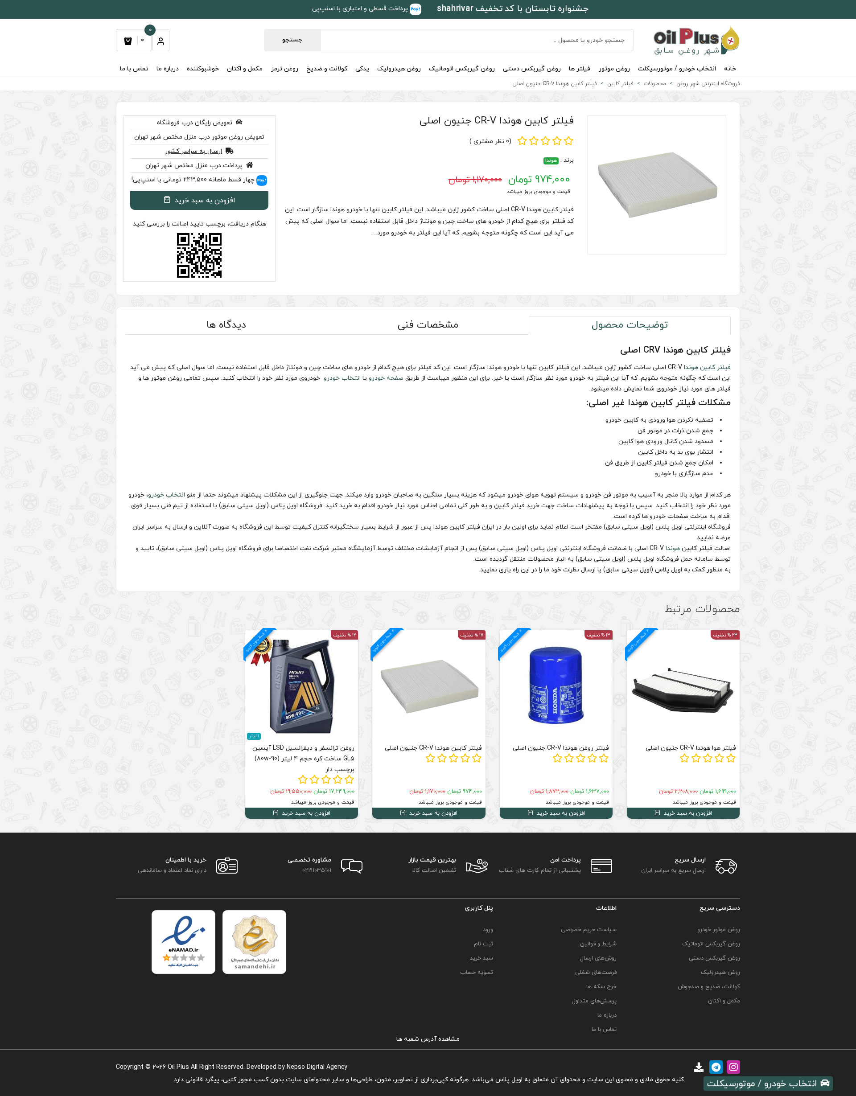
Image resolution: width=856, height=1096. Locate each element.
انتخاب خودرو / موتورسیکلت (677, 69)
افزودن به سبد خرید (204, 200)
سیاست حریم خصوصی (589, 930)
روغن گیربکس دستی (532, 69)
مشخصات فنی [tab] (428, 325)
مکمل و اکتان (245, 69)
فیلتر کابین (715, 367)
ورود (488, 930)
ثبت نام (483, 944)
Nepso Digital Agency (317, 1067)
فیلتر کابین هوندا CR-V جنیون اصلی (497, 121)
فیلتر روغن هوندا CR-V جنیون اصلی (561, 748)
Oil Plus (178, 1067)
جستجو (292, 40)
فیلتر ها (579, 69)
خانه (730, 69)
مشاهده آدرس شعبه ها (428, 1039)
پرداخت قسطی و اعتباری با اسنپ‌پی (361, 8)
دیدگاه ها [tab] (226, 325)
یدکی (362, 69)
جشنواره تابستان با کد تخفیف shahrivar (513, 8)
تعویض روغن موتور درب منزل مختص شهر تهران (199, 137)
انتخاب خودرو (341, 378)
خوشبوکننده (203, 69)
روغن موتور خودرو (718, 930)
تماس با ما (134, 69)
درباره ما (167, 69)
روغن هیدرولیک (399, 69)
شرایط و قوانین (598, 944)
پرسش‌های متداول (594, 1001)
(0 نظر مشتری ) (490, 141)
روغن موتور (614, 69)
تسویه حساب (476, 973)
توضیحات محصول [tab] (630, 325)
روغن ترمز (284, 69)
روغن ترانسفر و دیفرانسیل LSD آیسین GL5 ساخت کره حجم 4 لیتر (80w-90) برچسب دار (303, 759)
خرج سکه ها (601, 987)
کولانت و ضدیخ (326, 69)
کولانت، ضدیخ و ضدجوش (709, 987)
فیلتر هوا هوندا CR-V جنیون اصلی (691, 748)
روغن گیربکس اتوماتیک (462, 69)
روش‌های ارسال (598, 958)
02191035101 (316, 870)
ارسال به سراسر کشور (193, 151)
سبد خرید (481, 958)
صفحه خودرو (386, 378)
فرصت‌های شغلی (596, 973)
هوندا (551, 160)
